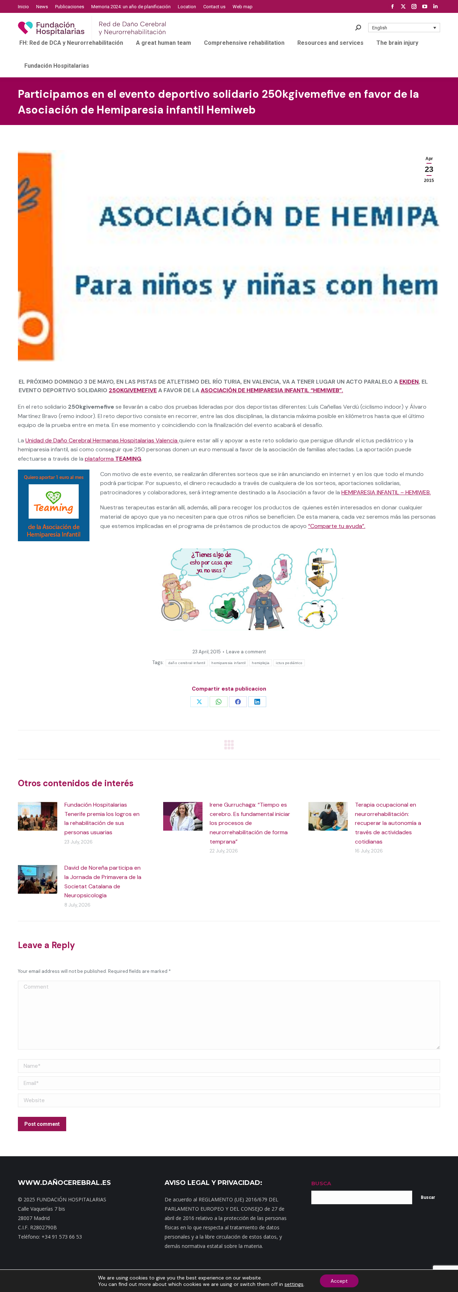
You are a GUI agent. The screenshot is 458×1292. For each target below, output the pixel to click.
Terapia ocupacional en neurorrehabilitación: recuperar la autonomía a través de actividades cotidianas (388, 823)
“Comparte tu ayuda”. (336, 526)
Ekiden (409, 381)
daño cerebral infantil (186, 663)
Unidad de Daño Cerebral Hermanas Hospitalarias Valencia (102, 440)
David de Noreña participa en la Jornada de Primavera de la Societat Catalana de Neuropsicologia (102, 881)
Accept (339, 1281)
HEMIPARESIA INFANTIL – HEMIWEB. (386, 492)
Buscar (428, 1197)
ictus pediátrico (289, 663)
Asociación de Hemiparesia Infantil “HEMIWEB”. (272, 390)
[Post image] (37, 816)
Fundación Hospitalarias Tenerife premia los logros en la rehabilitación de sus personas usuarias (102, 818)
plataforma (113, 458)
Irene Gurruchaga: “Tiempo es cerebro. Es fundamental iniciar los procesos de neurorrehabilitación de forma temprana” (250, 823)
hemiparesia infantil (228, 663)
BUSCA (321, 1183)
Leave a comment (246, 652)
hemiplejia (260, 663)
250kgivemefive (133, 390)
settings (293, 1284)
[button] (404, 27)
